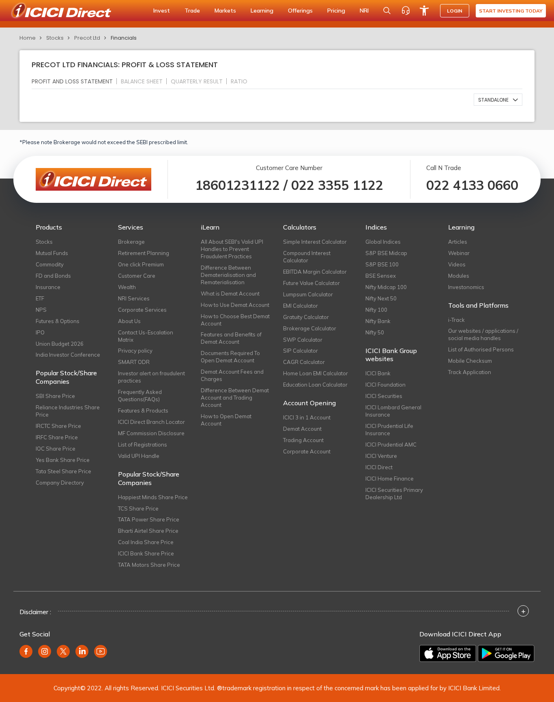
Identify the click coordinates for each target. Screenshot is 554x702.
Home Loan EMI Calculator (315, 373)
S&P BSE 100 (382, 264)
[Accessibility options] (424, 10)
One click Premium (141, 264)
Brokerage (131, 241)
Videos (457, 264)
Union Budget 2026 (60, 343)
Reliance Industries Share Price (68, 411)
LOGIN (454, 11)
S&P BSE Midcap (386, 253)
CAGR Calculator (304, 362)
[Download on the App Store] (447, 653)
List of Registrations (142, 444)
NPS (41, 309)
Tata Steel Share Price (63, 471)
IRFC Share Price (57, 437)
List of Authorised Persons (481, 349)
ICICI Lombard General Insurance (393, 411)
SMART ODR (134, 362)
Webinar (459, 253)
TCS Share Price (138, 508)
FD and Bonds (53, 275)
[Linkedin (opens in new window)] (81, 651)
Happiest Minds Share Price (153, 497)
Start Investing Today (511, 11)
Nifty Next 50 (381, 298)
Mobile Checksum (470, 360)
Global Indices (383, 241)
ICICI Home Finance (389, 478)
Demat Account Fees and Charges (232, 375)
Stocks (55, 37)
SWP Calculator (302, 339)
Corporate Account (307, 451)
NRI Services (134, 298)
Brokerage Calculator (309, 328)
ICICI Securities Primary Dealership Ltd (394, 493)
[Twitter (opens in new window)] (63, 651)
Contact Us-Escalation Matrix (145, 336)
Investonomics (466, 287)
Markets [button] (225, 10)
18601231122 (237, 185)
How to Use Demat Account (235, 305)
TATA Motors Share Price (149, 565)
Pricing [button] (336, 10)
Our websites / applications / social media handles (483, 334)
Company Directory (60, 482)
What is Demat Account (230, 293)
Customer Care (136, 275)
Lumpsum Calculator (308, 294)
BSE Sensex (380, 275)
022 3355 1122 (337, 185)
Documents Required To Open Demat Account (230, 357)
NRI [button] (364, 10)
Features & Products (143, 410)
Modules (458, 275)
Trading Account (303, 440)
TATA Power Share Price (148, 519)
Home (27, 37)
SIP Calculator (300, 350)
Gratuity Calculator (306, 317)
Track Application (469, 372)
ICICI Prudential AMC (391, 444)
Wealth (127, 287)
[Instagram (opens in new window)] (44, 651)
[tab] (75, 81)
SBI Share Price (55, 396)
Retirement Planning (143, 253)
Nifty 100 (376, 309)
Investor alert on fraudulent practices (151, 377)
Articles (457, 241)
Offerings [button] (300, 10)
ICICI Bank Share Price (146, 553)
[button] (498, 100)
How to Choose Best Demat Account (235, 320)
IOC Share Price (55, 448)
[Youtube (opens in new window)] (100, 651)
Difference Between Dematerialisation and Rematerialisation (228, 274)
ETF (40, 298)
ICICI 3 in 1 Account (307, 417)
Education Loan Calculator (315, 384)
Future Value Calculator (311, 283)
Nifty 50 (374, 332)
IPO (40, 332)
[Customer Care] (405, 10)
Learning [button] (262, 10)
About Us (129, 321)
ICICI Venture (381, 456)
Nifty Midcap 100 (386, 287)
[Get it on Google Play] (506, 653)
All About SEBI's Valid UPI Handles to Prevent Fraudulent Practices (232, 249)
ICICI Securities (383, 396)
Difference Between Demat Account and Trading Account (235, 397)
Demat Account (302, 428)
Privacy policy (135, 350)
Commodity (50, 264)
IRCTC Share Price (58, 426)
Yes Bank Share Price (63, 460)
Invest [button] (161, 10)
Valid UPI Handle (138, 456)
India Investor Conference (68, 354)
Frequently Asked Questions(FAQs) (140, 395)
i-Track (456, 320)
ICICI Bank (378, 373)
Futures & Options (57, 321)
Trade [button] (192, 10)
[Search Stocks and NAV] (387, 10)
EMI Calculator (300, 305)
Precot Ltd (87, 37)
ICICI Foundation (385, 384)
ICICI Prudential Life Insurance (389, 429)
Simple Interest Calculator (315, 241)
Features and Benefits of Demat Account (231, 338)
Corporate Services (142, 309)
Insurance (48, 287)
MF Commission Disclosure (151, 433)
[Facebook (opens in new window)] (25, 651)
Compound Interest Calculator (307, 257)
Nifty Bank (378, 321)
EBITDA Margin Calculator (315, 271)
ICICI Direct (379, 467)
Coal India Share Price (146, 542)
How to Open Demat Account (226, 420)
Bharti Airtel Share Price (148, 531)
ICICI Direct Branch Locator (151, 422)
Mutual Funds (52, 253)
